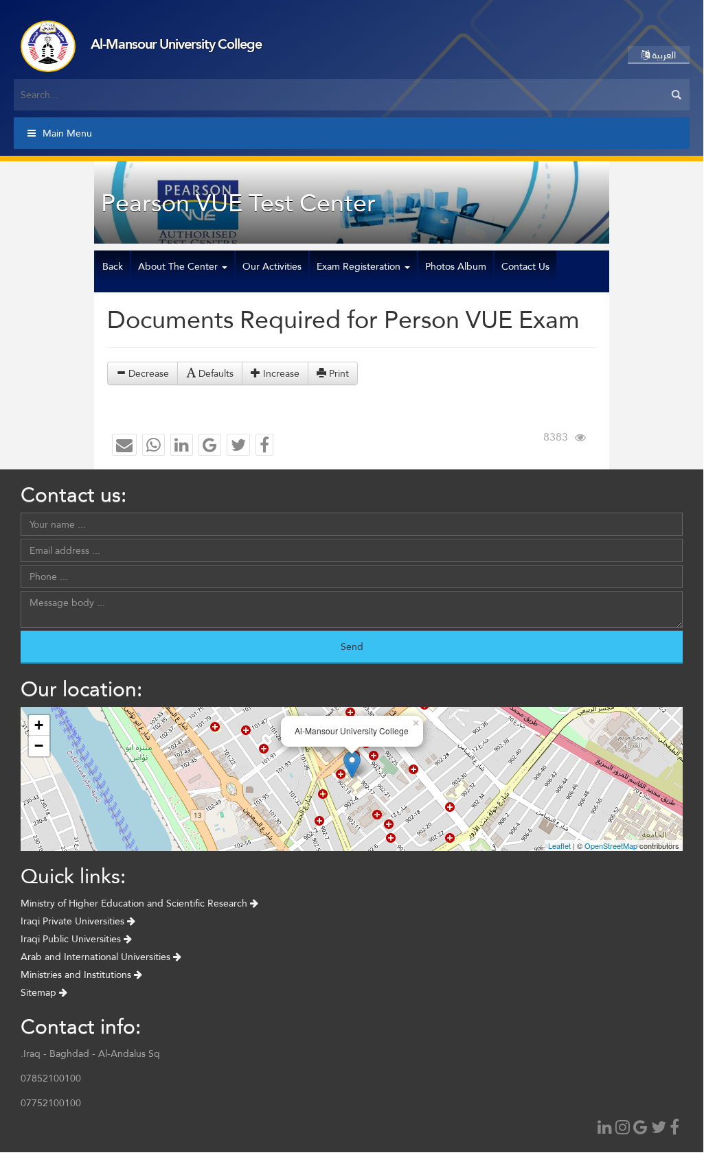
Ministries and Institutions (77, 974)
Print (337, 373)
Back (112, 266)
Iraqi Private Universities (74, 921)
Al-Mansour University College (176, 44)
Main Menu (67, 133)
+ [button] (38, 725)
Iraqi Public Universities (72, 939)
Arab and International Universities (97, 957)
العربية (663, 55)
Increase (279, 373)
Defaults (215, 373)
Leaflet (559, 845)
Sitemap (40, 992)
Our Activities (272, 266)
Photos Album (455, 266)
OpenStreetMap (610, 845)
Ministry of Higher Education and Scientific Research (135, 903)
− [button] (38, 745)
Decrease (147, 373)
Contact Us (525, 266)
